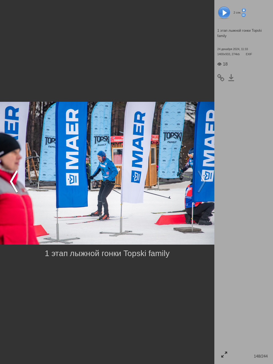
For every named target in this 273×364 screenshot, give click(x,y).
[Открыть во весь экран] (224, 354)
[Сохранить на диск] (233, 78)
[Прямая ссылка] (222, 78)
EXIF (249, 54)
